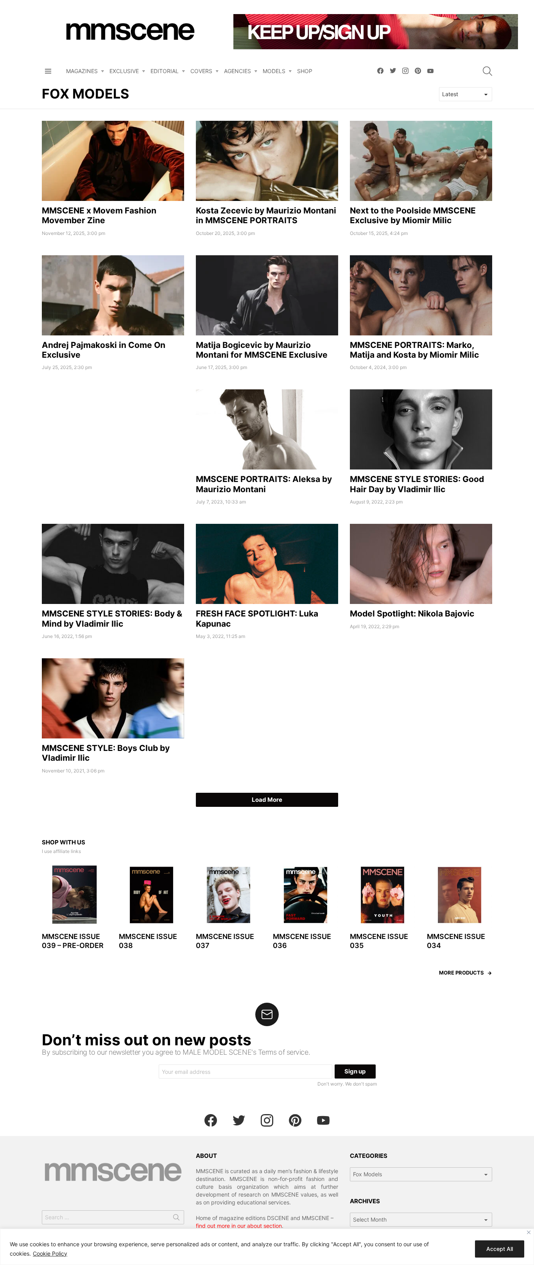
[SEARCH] (487, 71)
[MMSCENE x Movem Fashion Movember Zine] (113, 161)
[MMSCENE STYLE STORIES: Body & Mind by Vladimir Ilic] (113, 564)
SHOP (304, 71)
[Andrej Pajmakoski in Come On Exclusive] (113, 295)
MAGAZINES (82, 71)
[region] (267, 1247)
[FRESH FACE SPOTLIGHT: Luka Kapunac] (267, 564)
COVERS (201, 71)
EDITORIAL (165, 71)
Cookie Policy (50, 1253)
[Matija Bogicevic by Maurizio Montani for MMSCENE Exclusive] (267, 295)
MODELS (274, 71)
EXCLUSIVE (124, 71)
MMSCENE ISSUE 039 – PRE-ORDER (73, 941)
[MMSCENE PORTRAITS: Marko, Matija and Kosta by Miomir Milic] (421, 295)
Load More (267, 799)
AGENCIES (237, 71)
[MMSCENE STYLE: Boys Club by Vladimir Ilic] (113, 698)
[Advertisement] (113, 444)
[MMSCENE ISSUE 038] (151, 895)
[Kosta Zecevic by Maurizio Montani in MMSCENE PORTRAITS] (267, 161)
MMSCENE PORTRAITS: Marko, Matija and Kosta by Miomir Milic (414, 350)
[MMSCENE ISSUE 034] (459, 895)
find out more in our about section (239, 1225)
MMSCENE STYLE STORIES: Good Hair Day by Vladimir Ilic (417, 484)
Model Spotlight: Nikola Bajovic (412, 613)
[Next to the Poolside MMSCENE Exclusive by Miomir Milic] (421, 161)
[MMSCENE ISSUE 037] (228, 895)
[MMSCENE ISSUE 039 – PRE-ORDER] (74, 895)
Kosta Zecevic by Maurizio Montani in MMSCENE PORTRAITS (266, 215)
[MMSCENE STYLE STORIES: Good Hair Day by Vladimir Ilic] (421, 429)
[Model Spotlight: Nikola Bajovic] (421, 564)
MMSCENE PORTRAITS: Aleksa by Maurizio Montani (264, 484)
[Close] (528, 1232)
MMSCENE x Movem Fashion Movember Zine (99, 215)
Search (176, 1218)
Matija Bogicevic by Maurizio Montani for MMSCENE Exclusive (262, 350)
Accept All (499, 1248)
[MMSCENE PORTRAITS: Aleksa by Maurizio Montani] (267, 429)
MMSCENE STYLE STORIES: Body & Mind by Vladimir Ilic (112, 618)
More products (461, 972)
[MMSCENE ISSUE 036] (305, 895)
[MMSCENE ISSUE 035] (382, 895)
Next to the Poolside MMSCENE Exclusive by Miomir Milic (413, 215)
